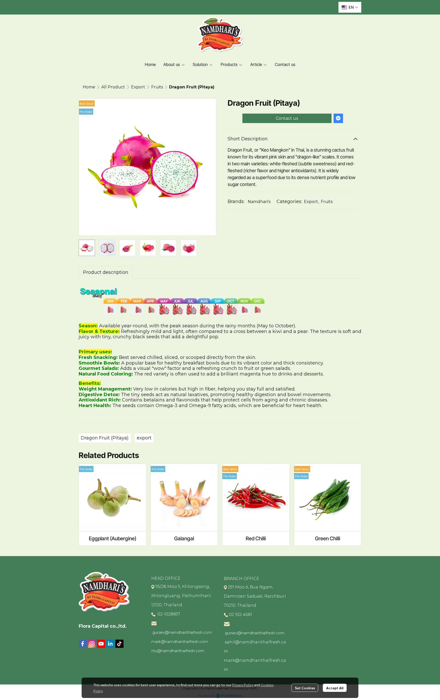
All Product (113, 87)
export (144, 438)
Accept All (334, 687)
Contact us (287, 118)
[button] (349, 7)
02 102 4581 (240, 614)
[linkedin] (110, 644)
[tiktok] (119, 644)
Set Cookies (305, 687)
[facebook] (83, 644)
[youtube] (101, 644)
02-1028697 (168, 614)
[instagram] (92, 644)
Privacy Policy (242, 684)
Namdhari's (259, 201)
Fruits (157, 87)
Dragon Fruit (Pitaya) (105, 438)
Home (89, 87)
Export (138, 87)
